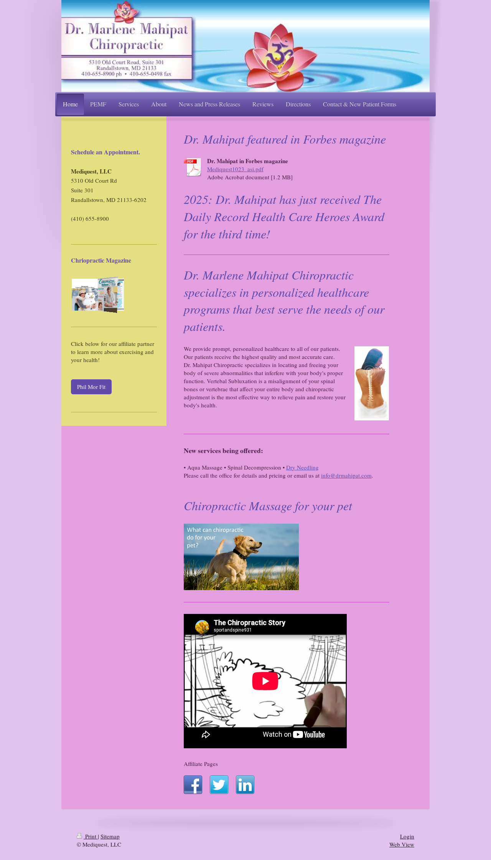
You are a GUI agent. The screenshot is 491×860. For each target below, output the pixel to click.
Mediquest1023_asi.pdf (235, 169)
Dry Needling (302, 467)
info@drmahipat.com (346, 475)
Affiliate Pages (201, 763)
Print (91, 836)
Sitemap (110, 836)
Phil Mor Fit (91, 386)
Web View (401, 844)
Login (407, 836)
